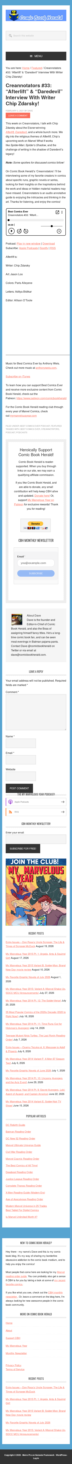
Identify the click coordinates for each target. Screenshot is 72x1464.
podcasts (21, 432)
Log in (36, 1458)
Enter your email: (15, 832)
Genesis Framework (44, 1454)
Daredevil (21, 132)
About (9, 1330)
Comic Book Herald (36, 15)
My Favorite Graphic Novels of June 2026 (28, 1070)
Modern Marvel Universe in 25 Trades (26, 1206)
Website (10, 769)
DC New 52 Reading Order (20, 1138)
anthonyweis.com (46, 368)
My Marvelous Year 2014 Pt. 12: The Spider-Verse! (33, 1000)
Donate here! (42, 495)
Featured (56, 425)
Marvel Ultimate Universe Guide (23, 1145)
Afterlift (10, 132)
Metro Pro (27, 1454)
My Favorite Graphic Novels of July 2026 (28, 977)
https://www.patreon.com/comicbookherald (41, 398)
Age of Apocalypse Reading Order (24, 1199)
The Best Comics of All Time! (22, 1165)
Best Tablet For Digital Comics (22, 1210)
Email (10, 753)
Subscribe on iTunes (18, 376)
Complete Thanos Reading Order (24, 1185)
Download (49, 243)
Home (9, 1323)
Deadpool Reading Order (19, 1172)
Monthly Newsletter (16, 1353)
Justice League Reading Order (22, 1179)
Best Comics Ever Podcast (35, 425)
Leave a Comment (17, 115)
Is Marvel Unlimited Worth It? (21, 1216)
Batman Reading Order (18, 1131)
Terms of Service (15, 1369)
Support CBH (13, 1338)
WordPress (61, 1454)
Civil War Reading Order (19, 1151)
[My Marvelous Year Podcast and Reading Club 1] (36, 924)
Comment (12, 692)
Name (10, 736)
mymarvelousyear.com (23, 415)
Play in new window (29, 243)
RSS (53, 248)
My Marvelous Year (16, 1345)
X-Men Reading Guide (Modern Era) (25, 1192)
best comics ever (30, 429)
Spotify (44, 248)
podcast (10, 432)
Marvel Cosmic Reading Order (22, 1158)
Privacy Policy (13, 1365)
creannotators (50, 429)
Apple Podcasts (28, 248)
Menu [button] (38, 56)
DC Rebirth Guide (15, 1125)
